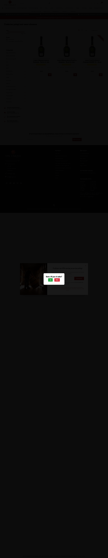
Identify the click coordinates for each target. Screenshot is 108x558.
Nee (57, 280)
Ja (50, 280)
